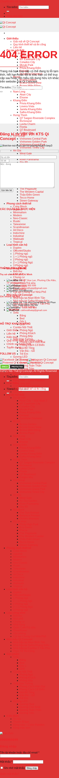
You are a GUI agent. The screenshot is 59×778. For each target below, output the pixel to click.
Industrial (18, 236)
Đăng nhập (32, 768)
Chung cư (19, 277)
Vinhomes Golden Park (33, 141)
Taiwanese (19, 224)
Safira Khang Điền (30, 112)
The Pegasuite (28, 188)
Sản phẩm (13, 654)
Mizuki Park (26, 65)
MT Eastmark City (30, 403)
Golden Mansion (29, 518)
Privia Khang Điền (30, 68)
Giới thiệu (13, 38)
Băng (23, 315)
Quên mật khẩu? (9, 773)
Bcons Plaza (27, 433)
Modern (17, 215)
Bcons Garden (28, 424)
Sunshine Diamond (31, 418)
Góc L (23, 321)
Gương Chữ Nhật (30, 707)
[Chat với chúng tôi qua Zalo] (6, 733)
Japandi (17, 553)
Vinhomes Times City (32, 147)
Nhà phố (18, 618)
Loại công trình (16, 612)
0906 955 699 (29, 285)
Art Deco (18, 230)
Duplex (17, 247)
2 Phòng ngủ (20, 259)
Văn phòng (19, 633)
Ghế (22, 668)
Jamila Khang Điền (31, 109)
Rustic (16, 221)
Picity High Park (29, 524)
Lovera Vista (27, 106)
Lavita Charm (27, 124)
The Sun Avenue (29, 512)
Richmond (26, 121)
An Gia (17, 150)
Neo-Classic (20, 218)
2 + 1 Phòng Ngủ (23, 262)
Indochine (19, 233)
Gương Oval (27, 704)
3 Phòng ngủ (20, 265)
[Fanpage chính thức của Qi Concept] (14, 359)
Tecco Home (27, 197)
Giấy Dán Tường (23, 683)
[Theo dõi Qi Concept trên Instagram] (43, 359)
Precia (23, 530)
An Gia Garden (28, 500)
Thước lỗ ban (21, 721)
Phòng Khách (28, 333)
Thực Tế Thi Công (24, 651)
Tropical (17, 241)
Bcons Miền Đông (30, 85)
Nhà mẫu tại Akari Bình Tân (29, 297)
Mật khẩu (6, 761)
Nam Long (19, 91)
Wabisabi (18, 239)
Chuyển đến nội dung (12, 1)
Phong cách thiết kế (19, 203)
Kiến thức (13, 715)
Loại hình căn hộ (17, 244)
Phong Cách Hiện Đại (32, 686)
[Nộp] (8, 11)
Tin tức (17, 374)
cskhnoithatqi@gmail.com (33, 288)
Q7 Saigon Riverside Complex (37, 118)
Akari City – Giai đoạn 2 (33, 400)
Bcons (16, 421)
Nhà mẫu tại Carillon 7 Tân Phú (31, 648)
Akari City (25, 94)
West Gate (26, 153)
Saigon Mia (26, 477)
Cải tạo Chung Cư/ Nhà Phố (29, 636)
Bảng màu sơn (21, 383)
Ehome (24, 97)
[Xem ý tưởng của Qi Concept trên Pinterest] (13, 362)
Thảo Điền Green (30, 194)
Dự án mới (19, 397)
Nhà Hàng (19, 624)
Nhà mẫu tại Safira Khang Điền (31, 300)
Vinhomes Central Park (33, 138)
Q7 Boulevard (28, 129)
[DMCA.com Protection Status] (12, 368)
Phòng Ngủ (26, 330)
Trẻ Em (24, 353)
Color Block (20, 206)
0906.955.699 (15, 16)
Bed (22, 318)
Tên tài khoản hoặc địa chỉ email (19, 752)
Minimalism (19, 212)
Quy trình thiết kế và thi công (29, 44)
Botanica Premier (30, 515)
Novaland (18, 509)
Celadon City (27, 62)
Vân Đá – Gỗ (27, 350)
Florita (23, 127)
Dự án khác (20, 521)
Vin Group (19, 480)
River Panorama (29, 159)
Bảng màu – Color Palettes (28, 380)
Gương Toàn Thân (30, 365)
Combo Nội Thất (22, 327)
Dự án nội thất (15, 394)
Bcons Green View (30, 427)
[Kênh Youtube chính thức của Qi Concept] (40, 362)
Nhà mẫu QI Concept (19, 294)
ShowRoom (20, 630)
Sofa (16, 312)
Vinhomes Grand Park (32, 489)
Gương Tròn (27, 368)
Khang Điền (20, 100)
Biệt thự (17, 271)
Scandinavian (21, 227)
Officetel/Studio (22, 250)
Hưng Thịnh (20, 115)
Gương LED (20, 356)
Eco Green (26, 527)
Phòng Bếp (26, 336)
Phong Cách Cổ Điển (32, 345)
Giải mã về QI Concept (26, 41)
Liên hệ (17, 47)
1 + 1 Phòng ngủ (22, 256)
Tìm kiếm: (12, 7)
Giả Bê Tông (27, 348)
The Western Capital (32, 191)
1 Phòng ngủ (20, 253)
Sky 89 (24, 506)
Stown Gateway (29, 200)
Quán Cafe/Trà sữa (24, 283)
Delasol (24, 415)
